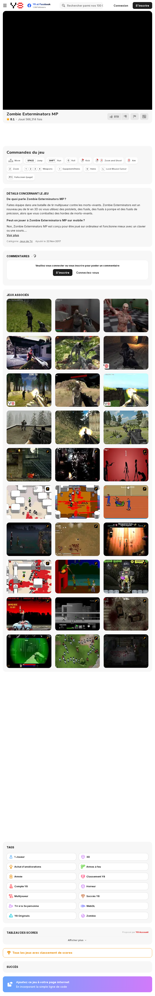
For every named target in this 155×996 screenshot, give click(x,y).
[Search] (63, 5)
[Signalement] (134, 116)
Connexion (121, 5)
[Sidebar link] (5, 5)
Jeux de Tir (26, 241)
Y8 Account (142, 932)
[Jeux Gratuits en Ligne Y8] (17, 5)
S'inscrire (142, 5)
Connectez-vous (87, 272)
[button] (13, 235)
